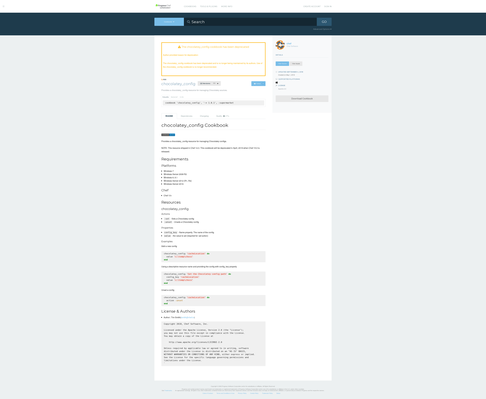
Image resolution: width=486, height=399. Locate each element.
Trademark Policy (267, 393)
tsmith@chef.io (187, 317)
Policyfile (166, 97)
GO (324, 22)
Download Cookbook (302, 98)
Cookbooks (190, 6)
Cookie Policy (254, 393)
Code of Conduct (208, 393)
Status (278, 393)
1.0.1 (207, 83)
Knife (182, 97)
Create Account (311, 6)
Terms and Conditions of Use (225, 393)
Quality (222, 116)
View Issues (296, 63)
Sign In (328, 6)
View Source (282, 63)
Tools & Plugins (208, 6)
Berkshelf (174, 97)
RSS (164, 79)
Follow (260, 84)
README (169, 116)
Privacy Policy (242, 393)
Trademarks (168, 390)
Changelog (204, 116)
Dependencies (186, 116)
